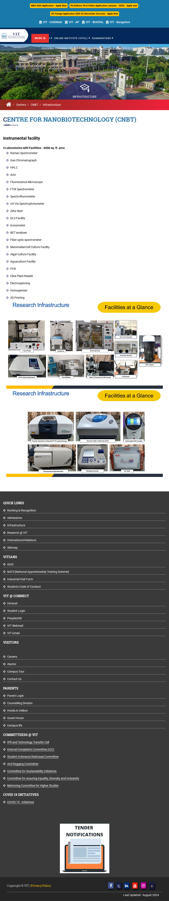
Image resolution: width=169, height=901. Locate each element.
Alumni (46, 58)
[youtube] (135, 885)
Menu (39, 38)
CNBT (34, 104)
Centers (21, 104)
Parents (122, 48)
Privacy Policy (41, 886)
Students (138, 48)
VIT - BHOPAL (94, 22)
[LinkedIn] (126, 885)
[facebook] (111, 885)
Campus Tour (64, 58)
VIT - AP (73, 22)
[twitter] (119, 885)
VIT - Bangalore (119, 22)
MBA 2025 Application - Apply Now (49, 5)
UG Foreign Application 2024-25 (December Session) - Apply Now (84, 13)
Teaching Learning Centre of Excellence (70, 48)
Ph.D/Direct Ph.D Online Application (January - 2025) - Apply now (103, 5)
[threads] (152, 885)
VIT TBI (107, 48)
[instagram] (143, 885)
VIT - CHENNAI (52, 22)
